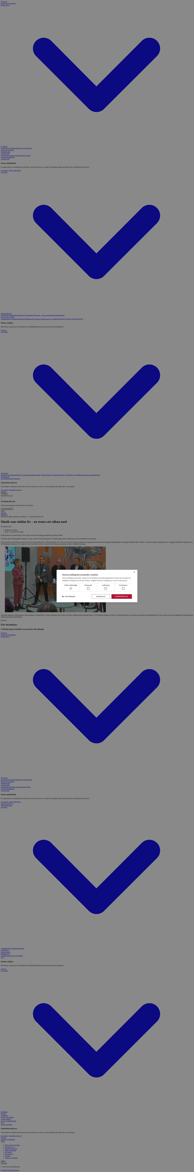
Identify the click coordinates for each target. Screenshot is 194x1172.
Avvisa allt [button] (101, 596)
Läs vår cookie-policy (120, 580)
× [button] (134, 572)
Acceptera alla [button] (121, 596)
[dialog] (97, 586)
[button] (68, 596)
